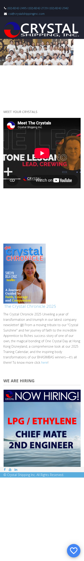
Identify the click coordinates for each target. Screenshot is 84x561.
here (44, 362)
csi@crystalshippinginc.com (26, 14)
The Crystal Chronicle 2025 (30, 306)
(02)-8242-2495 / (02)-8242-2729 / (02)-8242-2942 (38, 8)
